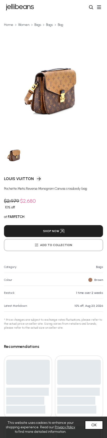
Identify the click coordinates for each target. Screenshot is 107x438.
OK (94, 425)
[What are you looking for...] (91, 7)
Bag (60, 25)
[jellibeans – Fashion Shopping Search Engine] (20, 7)
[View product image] (53, 83)
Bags (37, 25)
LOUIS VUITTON (19, 178)
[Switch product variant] (14, 153)
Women (23, 25)
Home (8, 25)
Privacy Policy (65, 427)
